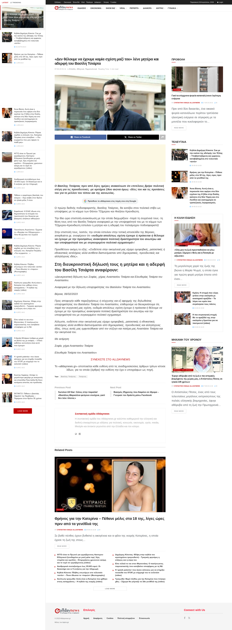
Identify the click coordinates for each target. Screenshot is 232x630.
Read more (63, 546)
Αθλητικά (80, 69)
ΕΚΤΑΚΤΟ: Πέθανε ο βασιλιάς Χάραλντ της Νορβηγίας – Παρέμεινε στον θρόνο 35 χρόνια (27, 395)
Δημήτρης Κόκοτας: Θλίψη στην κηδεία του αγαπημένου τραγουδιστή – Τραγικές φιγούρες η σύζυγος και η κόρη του (137, 557)
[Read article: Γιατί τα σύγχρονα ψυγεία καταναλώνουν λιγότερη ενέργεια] (197, 79)
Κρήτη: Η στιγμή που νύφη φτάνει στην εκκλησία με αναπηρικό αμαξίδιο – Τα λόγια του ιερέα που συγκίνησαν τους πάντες (205, 298)
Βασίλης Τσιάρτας (68, 377)
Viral (83, 2)
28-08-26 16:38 (91, 530)
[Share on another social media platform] (163, 137)
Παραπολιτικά (91, 69)
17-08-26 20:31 (208, 102)
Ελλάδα (72, 69)
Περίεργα (89, 2)
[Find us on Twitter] (189, 618)
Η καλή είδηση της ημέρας (189, 244)
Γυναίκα (113, 2)
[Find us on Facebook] (184, 618)
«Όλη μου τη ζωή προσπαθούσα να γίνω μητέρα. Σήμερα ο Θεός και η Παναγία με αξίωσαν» (194, 253)
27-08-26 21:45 (208, 386)
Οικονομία (67, 2)
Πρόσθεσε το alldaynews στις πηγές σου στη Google (112, 201)
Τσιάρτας (82, 377)
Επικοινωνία (144, 618)
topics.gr (66, 622)
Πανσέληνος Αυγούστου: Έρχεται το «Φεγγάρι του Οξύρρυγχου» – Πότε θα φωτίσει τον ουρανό (28, 232)
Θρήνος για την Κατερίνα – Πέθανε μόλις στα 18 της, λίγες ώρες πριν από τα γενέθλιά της (28, 56)
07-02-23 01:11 (60, 69)
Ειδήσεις (58, 2)
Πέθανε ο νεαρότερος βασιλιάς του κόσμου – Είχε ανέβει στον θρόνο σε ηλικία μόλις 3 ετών (28, 197)
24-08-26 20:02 (210, 260)
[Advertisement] (23, 86)
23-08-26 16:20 (199, 327)
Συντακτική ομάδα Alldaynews (92, 413)
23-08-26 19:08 (199, 308)
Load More (23, 411)
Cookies (110, 618)
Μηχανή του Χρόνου (183, 370)
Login (221, 2)
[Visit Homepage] (64, 8)
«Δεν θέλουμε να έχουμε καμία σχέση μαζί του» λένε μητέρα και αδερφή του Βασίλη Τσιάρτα (22, 17)
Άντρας (106, 2)
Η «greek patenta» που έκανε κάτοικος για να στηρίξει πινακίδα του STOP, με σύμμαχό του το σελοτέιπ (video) (139, 572)
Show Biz (76, 2)
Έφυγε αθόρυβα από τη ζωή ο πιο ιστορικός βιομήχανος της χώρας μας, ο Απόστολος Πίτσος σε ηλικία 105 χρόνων (197, 379)
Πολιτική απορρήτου (126, 618)
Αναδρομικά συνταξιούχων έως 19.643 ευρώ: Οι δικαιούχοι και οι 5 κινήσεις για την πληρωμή (28, 181)
